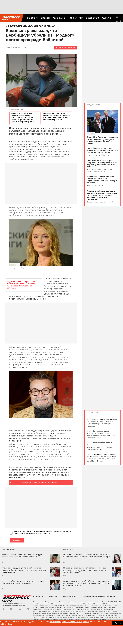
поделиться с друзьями (66, 47)
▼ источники (16, 540)
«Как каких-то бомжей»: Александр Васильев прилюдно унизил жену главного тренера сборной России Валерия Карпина (23, 118)
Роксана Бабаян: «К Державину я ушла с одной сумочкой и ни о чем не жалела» (23, 582)
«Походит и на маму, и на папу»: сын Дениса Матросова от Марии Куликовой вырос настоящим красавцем (56, 117)
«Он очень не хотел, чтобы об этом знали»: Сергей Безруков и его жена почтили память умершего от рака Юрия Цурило (86, 583)
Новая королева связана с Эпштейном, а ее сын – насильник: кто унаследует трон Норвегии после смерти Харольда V (85, 570)
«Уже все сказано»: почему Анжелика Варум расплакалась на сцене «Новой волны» (22, 556)
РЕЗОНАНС (59, 18)
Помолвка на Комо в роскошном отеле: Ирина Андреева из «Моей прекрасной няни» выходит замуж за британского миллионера (102, 195)
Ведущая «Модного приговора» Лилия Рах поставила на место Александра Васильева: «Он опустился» (21, 285)
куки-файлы (69, 596)
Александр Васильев (31, 483)
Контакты (38, 596)
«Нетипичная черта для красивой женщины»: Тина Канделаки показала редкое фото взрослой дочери (86, 556)
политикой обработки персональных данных (69, 622)
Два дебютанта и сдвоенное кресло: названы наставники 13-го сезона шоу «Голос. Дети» (102, 150)
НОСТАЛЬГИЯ (75, 18)
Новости (33, 18)
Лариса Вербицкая (49, 483)
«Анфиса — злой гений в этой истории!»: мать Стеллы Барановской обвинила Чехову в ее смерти (102, 180)
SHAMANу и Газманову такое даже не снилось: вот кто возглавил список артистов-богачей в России (102, 140)
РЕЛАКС (106, 18)
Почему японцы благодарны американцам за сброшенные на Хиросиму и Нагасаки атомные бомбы (102, 164)
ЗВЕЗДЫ (45, 18)
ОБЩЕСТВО (92, 18)
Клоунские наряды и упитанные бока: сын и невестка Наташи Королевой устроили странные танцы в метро (24, 570)
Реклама (53, 596)
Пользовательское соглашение (98, 596)
